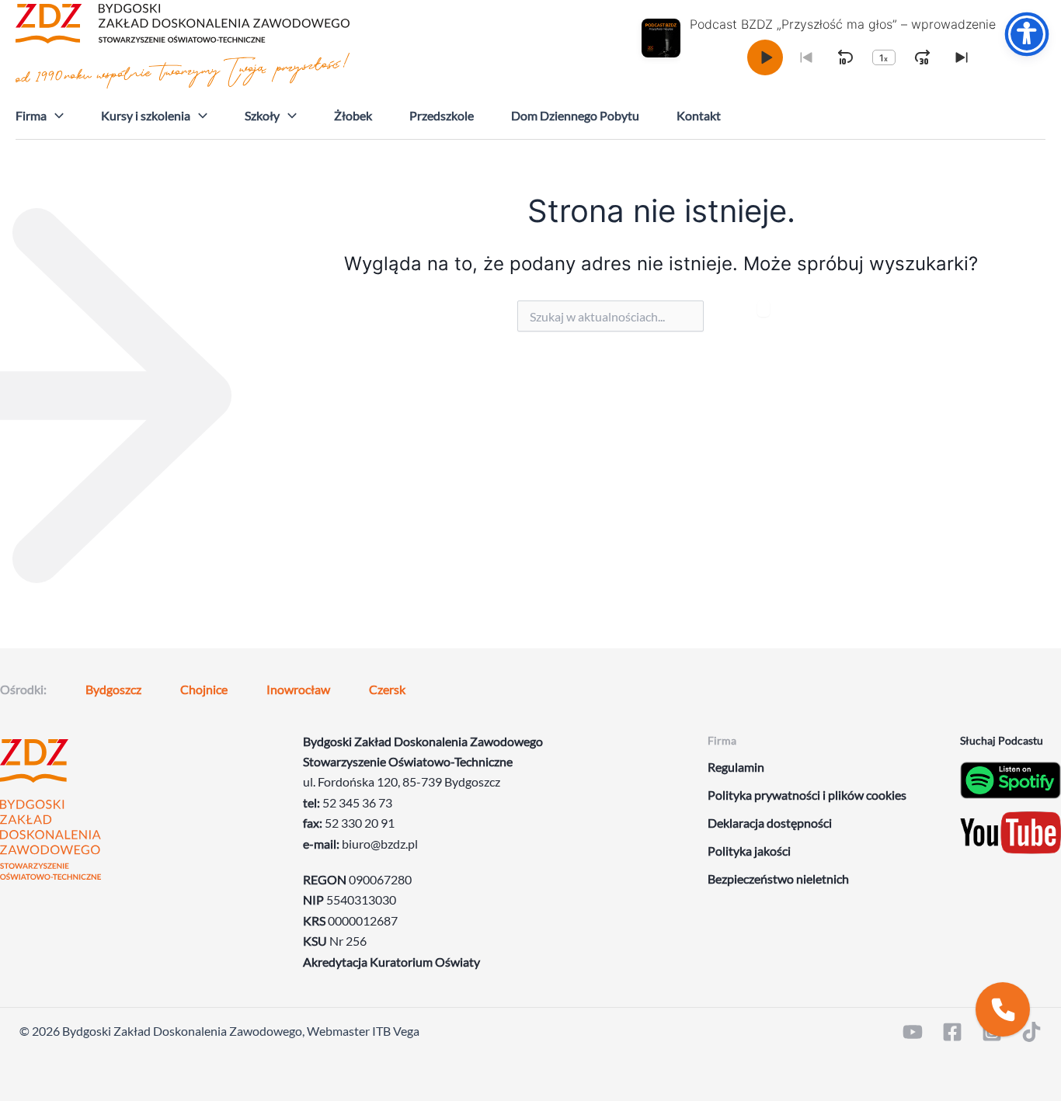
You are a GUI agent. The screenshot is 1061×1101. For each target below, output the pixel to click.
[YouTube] (913, 1032)
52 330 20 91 (360, 822)
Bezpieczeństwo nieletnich (778, 878)
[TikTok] (1031, 1032)
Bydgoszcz (113, 689)
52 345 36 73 (357, 802)
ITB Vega (395, 1030)
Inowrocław (298, 689)
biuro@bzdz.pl (380, 843)
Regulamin (736, 766)
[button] (55, 115)
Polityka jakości (749, 850)
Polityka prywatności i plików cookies (807, 794)
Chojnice (204, 689)
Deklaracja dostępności (770, 822)
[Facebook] (952, 1032)
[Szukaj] (763, 308)
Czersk (387, 689)
